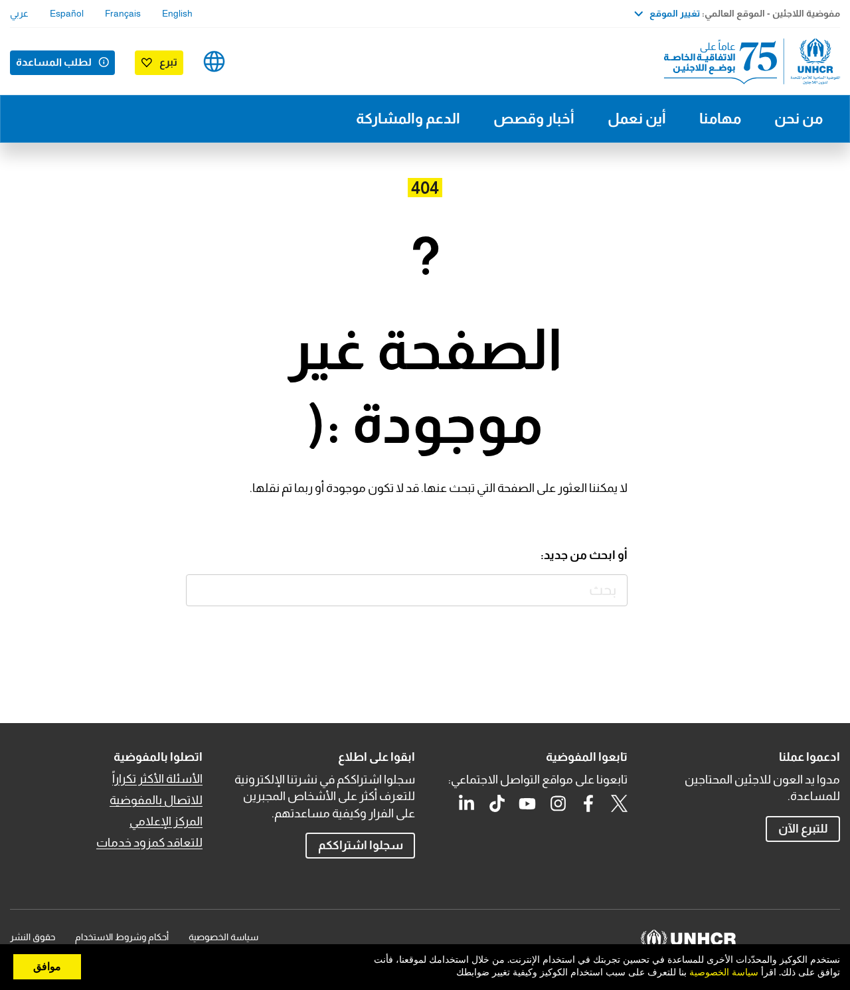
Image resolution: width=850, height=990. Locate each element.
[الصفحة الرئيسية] (747, 61)
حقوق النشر (32, 937)
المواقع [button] (214, 61)
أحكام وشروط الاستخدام (122, 937)
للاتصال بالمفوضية (156, 800)
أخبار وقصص (533, 118)
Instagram (557, 803)
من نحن (798, 118)
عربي (19, 13)
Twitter (619, 803)
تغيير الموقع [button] (674, 13)
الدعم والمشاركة (408, 118)
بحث (202, 590)
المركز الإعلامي (166, 821)
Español (67, 13)
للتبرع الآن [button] (803, 828)
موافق (47, 966)
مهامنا (720, 118)
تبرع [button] (168, 62)
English (177, 13)
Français (123, 13)
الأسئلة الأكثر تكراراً (157, 778)
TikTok (496, 803)
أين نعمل (637, 118)
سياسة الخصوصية (223, 937)
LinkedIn (466, 803)
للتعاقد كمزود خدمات (149, 842)
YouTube (527, 803)
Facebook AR (588, 803)
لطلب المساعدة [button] (54, 62)
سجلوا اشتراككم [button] (360, 845)
